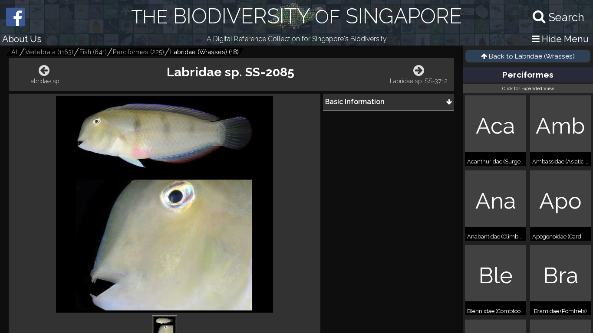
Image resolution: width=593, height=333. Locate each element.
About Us (22, 38)
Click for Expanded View (528, 88)
